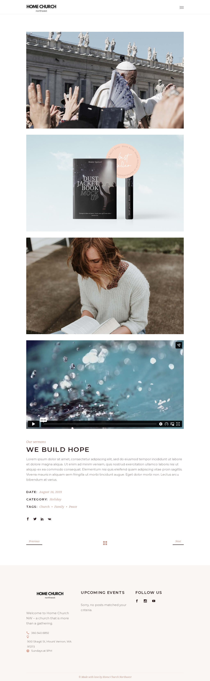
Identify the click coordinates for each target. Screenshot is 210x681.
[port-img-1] (105, 80)
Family (59, 506)
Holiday (55, 499)
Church (44, 506)
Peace (73, 506)
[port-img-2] (105, 183)
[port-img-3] (105, 286)
